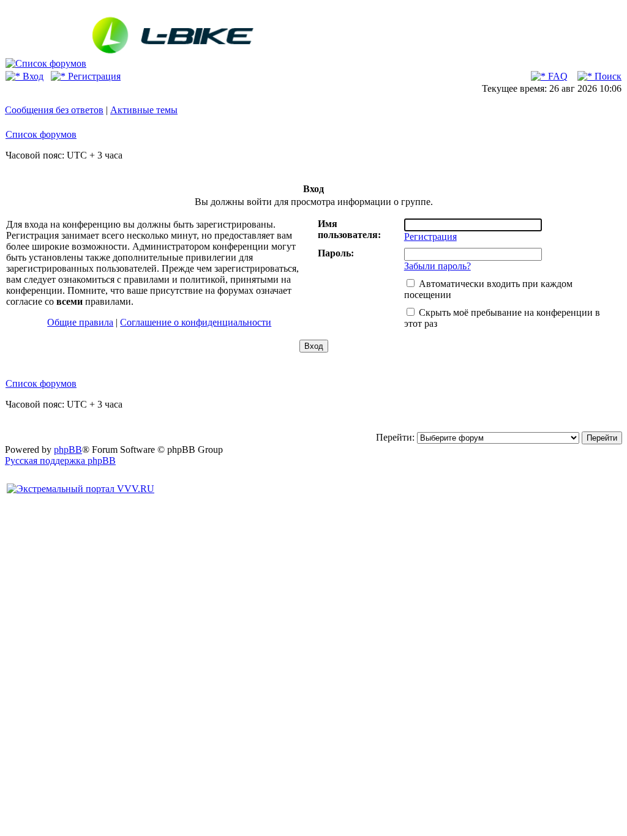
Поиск (606, 76)
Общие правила (80, 322)
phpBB (68, 449)
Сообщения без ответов (54, 110)
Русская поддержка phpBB (60, 460)
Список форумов (41, 134)
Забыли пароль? (437, 266)
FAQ (557, 76)
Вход (31, 76)
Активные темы (144, 110)
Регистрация (93, 76)
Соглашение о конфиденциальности (195, 322)
